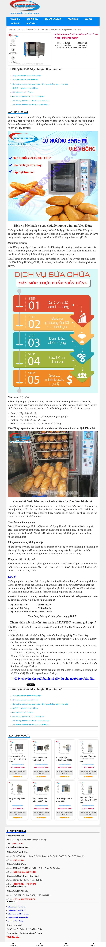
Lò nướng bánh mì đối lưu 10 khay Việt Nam (31, 100)
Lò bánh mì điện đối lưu (23, 92)
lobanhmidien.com (17, 124)
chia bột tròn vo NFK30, (69, 638)
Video (89, 19)
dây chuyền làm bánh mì (50, 627)
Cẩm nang (73, 19)
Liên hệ (16, 23)
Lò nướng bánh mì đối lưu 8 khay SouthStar (31, 105)
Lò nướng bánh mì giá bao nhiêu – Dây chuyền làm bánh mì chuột (40, 84)
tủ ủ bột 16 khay (72, 652)
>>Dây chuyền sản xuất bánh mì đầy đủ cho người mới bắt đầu (53, 678)
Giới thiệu (33, 19)
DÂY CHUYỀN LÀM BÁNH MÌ (28, 30)
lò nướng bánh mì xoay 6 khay (63, 659)
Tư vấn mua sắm (53, 19)
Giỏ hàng (32, 23)
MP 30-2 (86, 638)
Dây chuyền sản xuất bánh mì (25, 80)
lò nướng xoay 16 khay (45, 663)
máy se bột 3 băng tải (32, 649)
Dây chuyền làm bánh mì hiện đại (27, 76)
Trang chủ (15, 19)
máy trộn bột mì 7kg (35, 635)
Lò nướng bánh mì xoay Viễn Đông (28, 659)
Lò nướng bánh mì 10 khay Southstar (28, 96)
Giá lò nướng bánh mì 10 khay (25, 88)
